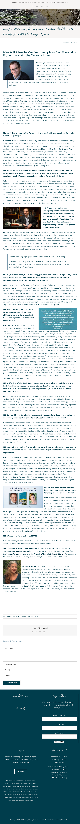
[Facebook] (17, 709)
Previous (65, 43)
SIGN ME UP (59, 741)
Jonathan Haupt (12, 616)
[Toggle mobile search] (72, 12)
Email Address (59, 716)
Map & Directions (59, 778)
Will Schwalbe (15, 96)
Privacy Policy (65, 820)
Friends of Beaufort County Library (49, 554)
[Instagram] (24, 709)
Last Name (59, 733)
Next (73, 43)
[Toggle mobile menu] (76, 12)
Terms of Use (56, 820)
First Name (59, 724)
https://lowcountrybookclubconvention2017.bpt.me (47, 557)
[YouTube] (21, 709)
